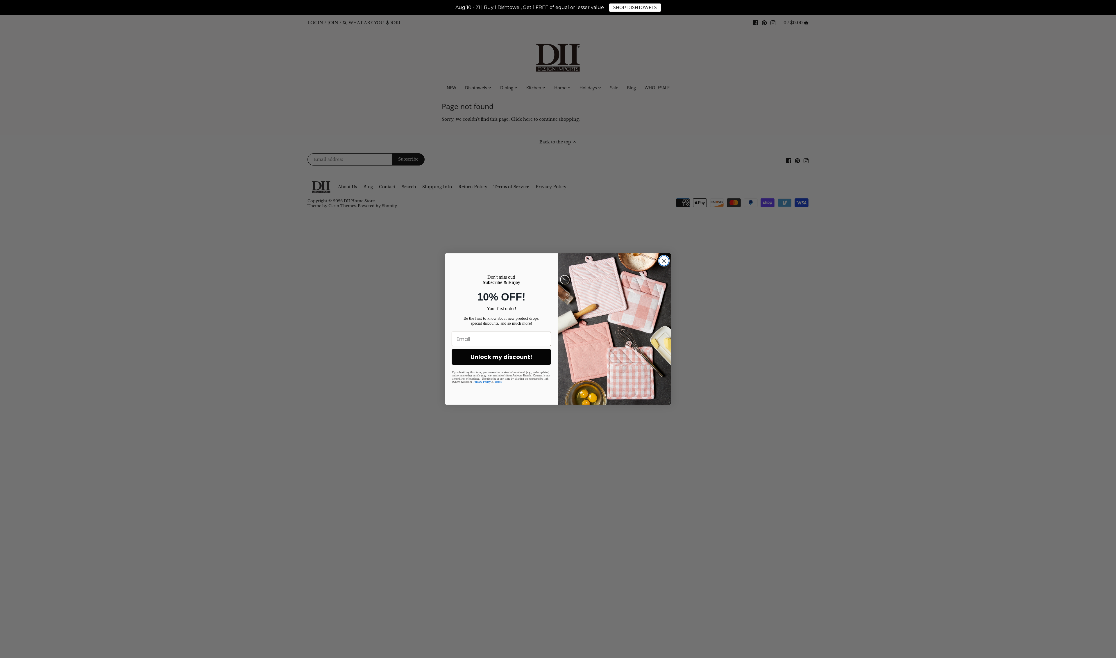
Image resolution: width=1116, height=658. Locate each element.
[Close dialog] (664, 261)
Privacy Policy (482, 381)
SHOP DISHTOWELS (635, 7)
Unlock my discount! (501, 357)
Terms (498, 381)
